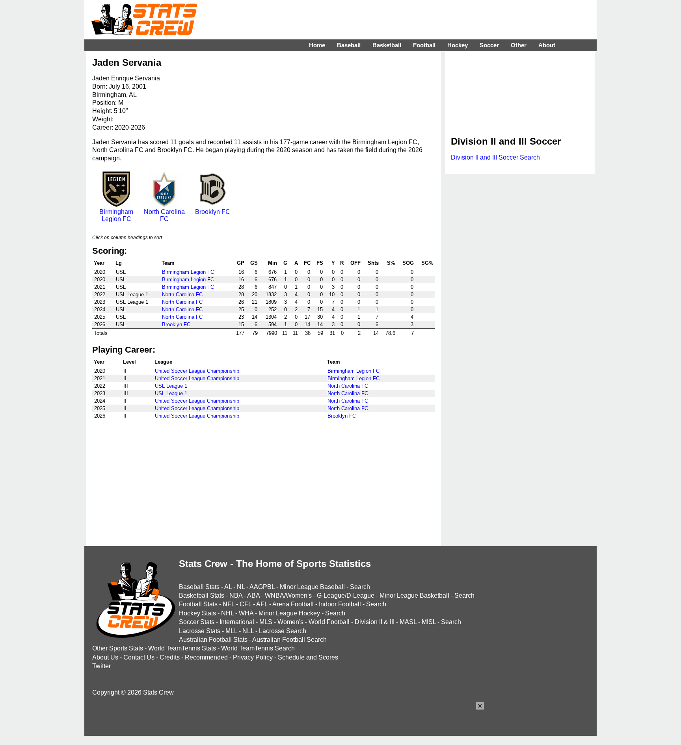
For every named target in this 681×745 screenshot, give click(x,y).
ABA (253, 595)
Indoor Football (340, 604)
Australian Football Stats (213, 639)
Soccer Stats (196, 622)
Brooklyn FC (212, 211)
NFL (228, 604)
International (237, 622)
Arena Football (293, 604)
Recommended (206, 657)
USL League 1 (171, 386)
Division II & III (374, 622)
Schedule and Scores (308, 657)
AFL (262, 604)
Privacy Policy (253, 657)
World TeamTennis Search (258, 648)
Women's (290, 622)
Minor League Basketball (414, 595)
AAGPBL (262, 586)
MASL (408, 622)
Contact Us (138, 657)
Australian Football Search (289, 639)
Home (317, 45)
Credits (170, 657)
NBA (235, 595)
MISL (429, 622)
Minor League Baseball (312, 586)
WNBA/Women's (288, 595)
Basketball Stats (201, 595)
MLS (265, 622)
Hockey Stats (197, 613)
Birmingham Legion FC (116, 215)
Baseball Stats (199, 586)
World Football (329, 622)
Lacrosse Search (282, 631)
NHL (227, 613)
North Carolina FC (164, 215)
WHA (246, 613)
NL (241, 586)
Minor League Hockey (289, 613)
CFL (245, 604)
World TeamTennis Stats (182, 648)
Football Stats (198, 604)
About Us (105, 657)
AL (228, 586)
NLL (248, 631)
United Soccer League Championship (197, 371)
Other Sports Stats (117, 648)
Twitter (101, 666)
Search (360, 586)
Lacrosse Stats (199, 631)
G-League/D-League (345, 595)
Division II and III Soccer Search (495, 157)
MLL (231, 631)
